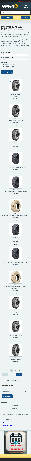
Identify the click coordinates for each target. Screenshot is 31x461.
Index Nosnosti (7, 422)
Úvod (3, 21)
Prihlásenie (20, 1)
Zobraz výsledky (7, 72)
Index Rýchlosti (8, 425)
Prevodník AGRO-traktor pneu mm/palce (16, 428)
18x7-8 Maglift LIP (15, 95)
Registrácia (27, 1)
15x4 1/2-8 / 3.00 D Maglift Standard (15, 144)
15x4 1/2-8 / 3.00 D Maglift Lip (15, 120)
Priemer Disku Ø (6, 57)
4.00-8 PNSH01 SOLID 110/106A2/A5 (15, 239)
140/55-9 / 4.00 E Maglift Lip (15, 335)
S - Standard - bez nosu (9, 64)
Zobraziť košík (7, 396)
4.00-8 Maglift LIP (15, 312)
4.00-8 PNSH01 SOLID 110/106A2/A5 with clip (15, 191)
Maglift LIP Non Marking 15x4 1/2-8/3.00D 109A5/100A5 (15, 215)
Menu (26, 17)
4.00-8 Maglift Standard (15, 359)
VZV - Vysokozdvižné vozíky (12, 21)
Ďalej (19, 374)
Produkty (8, 17)
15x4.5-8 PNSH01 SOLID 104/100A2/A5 (15, 167)
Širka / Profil (5, 52)
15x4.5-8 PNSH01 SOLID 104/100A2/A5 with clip (15, 263)
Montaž (3, 62)
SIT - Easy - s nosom (8, 66)
